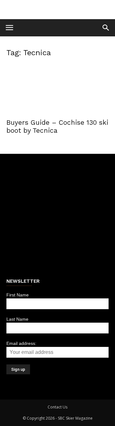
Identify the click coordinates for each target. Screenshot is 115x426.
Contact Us (57, 407)
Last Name (17, 319)
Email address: (21, 343)
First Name (17, 294)
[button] (106, 27)
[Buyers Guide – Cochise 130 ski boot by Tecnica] (57, 89)
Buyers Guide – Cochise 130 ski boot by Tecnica (57, 126)
